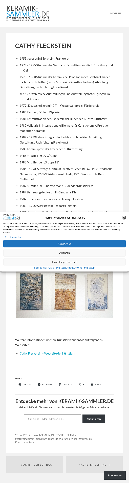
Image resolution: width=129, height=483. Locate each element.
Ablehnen (64, 252)
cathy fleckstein (25, 438)
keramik (65, 438)
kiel (75, 438)
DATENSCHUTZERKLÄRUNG (68, 268)
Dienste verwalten (13, 237)
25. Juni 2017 (22, 435)
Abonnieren (94, 418)
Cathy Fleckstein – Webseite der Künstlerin (48, 353)
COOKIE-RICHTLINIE (44, 268)
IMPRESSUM (89, 268)
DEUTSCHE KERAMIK (63, 435)
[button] (124, 217)
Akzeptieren (64, 243)
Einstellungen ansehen (64, 261)
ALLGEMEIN (43, 435)
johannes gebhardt (47, 438)
